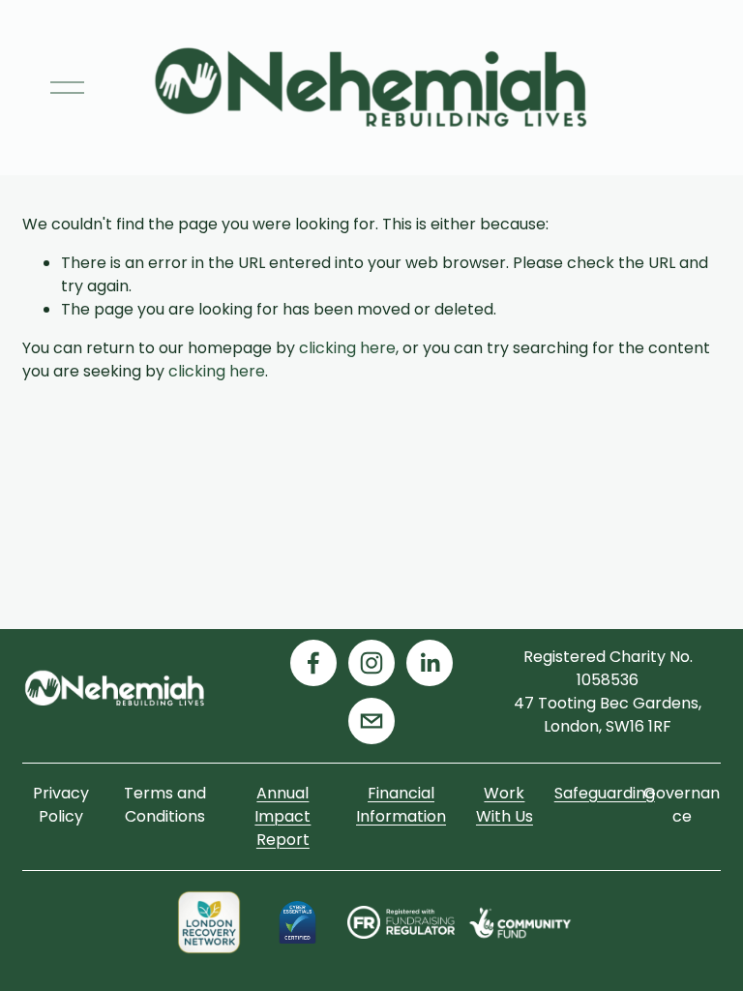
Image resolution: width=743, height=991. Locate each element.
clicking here (347, 348)
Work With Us (504, 804)
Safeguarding (604, 793)
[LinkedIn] (429, 663)
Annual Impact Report (282, 816)
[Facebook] (313, 663)
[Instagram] (371, 663)
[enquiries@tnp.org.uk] (371, 721)
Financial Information (401, 804)
